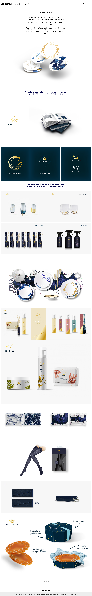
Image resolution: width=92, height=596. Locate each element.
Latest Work (83, 3)
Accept (71, 594)
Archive (88, 3)
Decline (76, 594)
